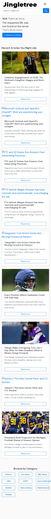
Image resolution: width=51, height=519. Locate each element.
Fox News (25, 474)
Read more (25, 99)
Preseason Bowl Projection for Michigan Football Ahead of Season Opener (25, 439)
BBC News (42, 474)
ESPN (25, 481)
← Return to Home (12, 35)
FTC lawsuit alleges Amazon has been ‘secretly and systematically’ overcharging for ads (24, 205)
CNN (8, 481)
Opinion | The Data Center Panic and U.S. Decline (23, 389)
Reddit (9, 487)
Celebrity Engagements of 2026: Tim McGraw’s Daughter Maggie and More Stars (24, 80)
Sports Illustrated (43, 481)
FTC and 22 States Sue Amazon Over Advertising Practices (23, 162)
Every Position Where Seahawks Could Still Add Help (24, 296)
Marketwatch (43, 487)
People (8, 494)
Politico (8, 474)
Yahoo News (25, 487)
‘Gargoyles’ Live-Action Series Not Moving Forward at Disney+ (22, 243)
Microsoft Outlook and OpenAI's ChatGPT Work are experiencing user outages (23, 124)
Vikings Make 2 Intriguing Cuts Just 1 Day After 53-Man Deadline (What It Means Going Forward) (23, 350)
